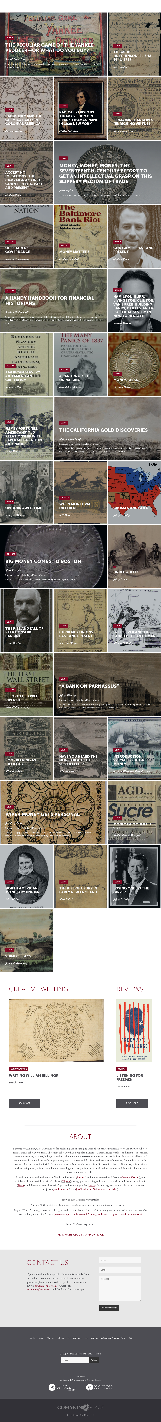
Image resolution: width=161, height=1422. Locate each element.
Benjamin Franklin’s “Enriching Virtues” (133, 122)
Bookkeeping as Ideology (20, 762)
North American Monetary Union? (22, 890)
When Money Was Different (75, 506)
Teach (32, 1338)
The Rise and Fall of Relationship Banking (24, 632)
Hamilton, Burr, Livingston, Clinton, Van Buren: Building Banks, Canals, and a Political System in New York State (133, 306)
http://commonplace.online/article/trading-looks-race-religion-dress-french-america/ (96, 1214)
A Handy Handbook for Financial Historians (49, 300)
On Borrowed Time (23, 508)
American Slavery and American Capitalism (22, 376)
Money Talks (125, 380)
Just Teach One (61, 1189)
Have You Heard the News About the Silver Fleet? (78, 760)
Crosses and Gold (130, 508)
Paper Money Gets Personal (42, 814)
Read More (24, 1103)
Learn (40, 1338)
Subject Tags (18, 956)
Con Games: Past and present (133, 250)
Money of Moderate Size (132, 826)
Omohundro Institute (93, 1380)
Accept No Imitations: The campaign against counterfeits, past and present (24, 180)
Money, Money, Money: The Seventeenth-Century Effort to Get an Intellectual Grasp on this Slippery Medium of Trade (105, 173)
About (61, 1338)
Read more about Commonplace (80, 1234)
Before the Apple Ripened (21, 698)
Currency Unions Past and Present (76, 634)
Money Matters (74, 252)
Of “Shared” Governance (17, 250)
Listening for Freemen (129, 1077)
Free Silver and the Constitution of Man (134, 634)
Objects (66, 1181)
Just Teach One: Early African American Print (105, 1338)
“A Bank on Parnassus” (89, 686)
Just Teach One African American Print (96, 1189)
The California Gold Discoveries (103, 430)
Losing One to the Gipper (131, 890)
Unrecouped (125, 572)
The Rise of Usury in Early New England (78, 890)
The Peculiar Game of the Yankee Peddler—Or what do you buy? (49, 47)
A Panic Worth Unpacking (73, 378)
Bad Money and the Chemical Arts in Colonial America (23, 120)
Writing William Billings (33, 1075)
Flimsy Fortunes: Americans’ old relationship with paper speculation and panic (23, 436)
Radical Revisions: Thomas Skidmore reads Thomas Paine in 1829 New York (78, 118)
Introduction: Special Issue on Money (128, 760)
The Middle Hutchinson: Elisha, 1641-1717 (133, 56)
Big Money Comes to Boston (43, 561)
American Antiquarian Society (73, 1380)
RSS (130, 1338)
